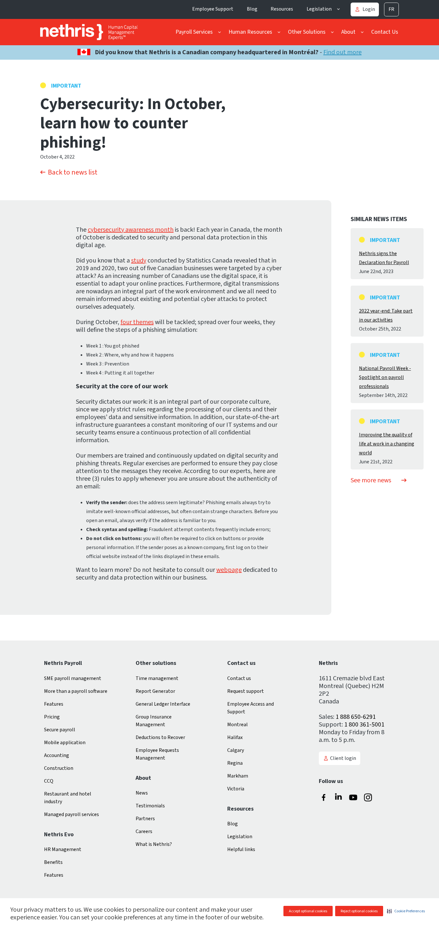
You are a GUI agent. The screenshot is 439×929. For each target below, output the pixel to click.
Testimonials (150, 805)
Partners (145, 818)
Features (53, 704)
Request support (245, 691)
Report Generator (155, 691)
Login (369, 9)
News (142, 792)
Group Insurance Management (154, 720)
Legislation (319, 9)
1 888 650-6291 (356, 716)
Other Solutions (307, 32)
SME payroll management (72, 678)
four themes (137, 322)
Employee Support (212, 9)
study (138, 260)
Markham (237, 775)
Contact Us (384, 32)
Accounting (56, 755)
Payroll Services (194, 32)
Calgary (235, 750)
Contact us (239, 678)
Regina (235, 763)
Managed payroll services (71, 814)
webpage (229, 569)
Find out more (342, 52)
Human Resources (250, 32)
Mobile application (64, 742)
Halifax (235, 737)
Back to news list (72, 172)
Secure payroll (59, 729)
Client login (343, 758)
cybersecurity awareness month (131, 229)
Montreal (237, 724)
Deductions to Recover (160, 737)
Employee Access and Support (250, 708)
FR (391, 9)
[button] (406, 911)
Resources (282, 9)
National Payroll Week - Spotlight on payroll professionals (385, 377)
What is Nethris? (154, 844)
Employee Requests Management (157, 754)
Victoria (235, 788)
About (348, 32)
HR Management (62, 849)
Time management (157, 678)
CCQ (48, 781)
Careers (144, 831)
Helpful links (241, 849)
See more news (371, 480)
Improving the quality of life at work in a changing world (386, 443)
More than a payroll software (75, 691)
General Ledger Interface (163, 704)
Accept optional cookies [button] (308, 911)
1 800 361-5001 (364, 724)
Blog (252, 9)
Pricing (52, 716)
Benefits (53, 862)
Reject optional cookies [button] (359, 911)
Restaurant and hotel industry (67, 797)
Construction (58, 768)
